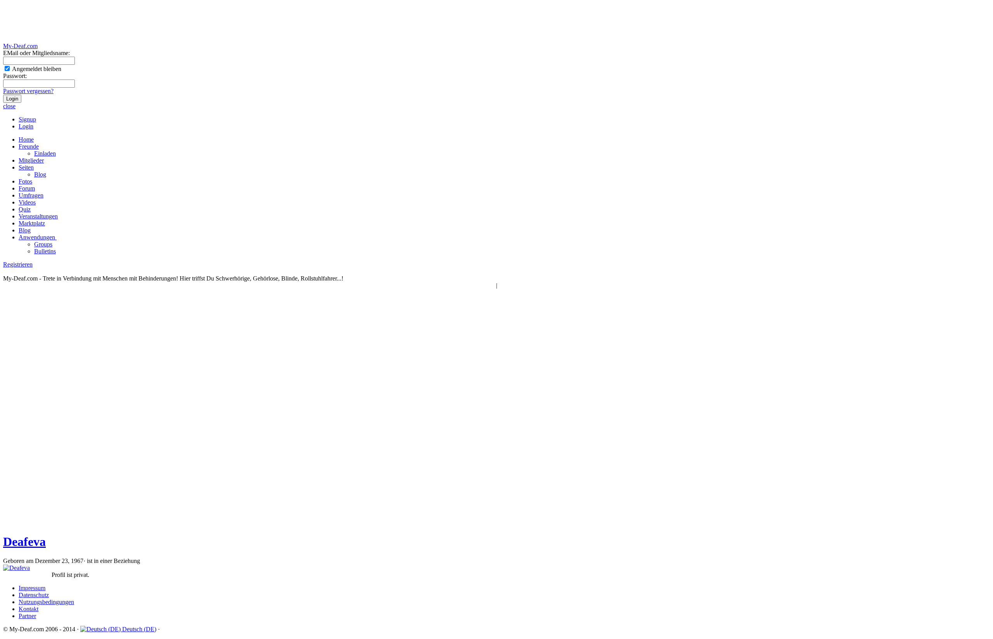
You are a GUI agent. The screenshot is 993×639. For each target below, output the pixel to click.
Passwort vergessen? (28, 91)
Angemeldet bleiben (36, 69)
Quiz (25, 209)
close (9, 106)
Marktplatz (32, 223)
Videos (27, 202)
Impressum (32, 588)
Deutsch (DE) (138, 629)
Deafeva (24, 542)
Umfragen (31, 195)
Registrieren (18, 264)
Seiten (26, 167)
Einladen (45, 153)
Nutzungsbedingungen (46, 602)
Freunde (29, 146)
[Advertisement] (144, 22)
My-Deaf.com (20, 46)
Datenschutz (34, 595)
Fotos (25, 181)
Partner (27, 616)
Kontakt (28, 609)
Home (26, 139)
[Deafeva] (16, 568)
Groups (43, 244)
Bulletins (45, 251)
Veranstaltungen (38, 216)
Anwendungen (38, 237)
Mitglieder (31, 160)
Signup (27, 119)
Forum (27, 188)
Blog (40, 174)
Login (26, 126)
